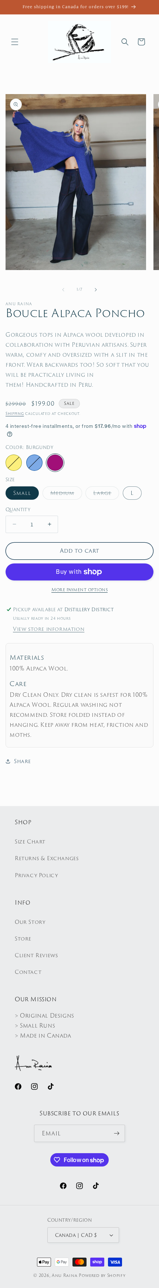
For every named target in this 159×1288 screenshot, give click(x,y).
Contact (28, 972)
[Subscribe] (116, 1133)
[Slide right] (96, 290)
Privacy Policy (36, 875)
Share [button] (22, 761)
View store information (48, 629)
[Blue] (34, 463)
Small (22, 493)
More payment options (79, 589)
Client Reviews (36, 955)
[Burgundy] (55, 463)
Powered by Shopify (102, 1275)
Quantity (18, 509)
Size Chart (30, 841)
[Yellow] (14, 463)
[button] (15, 42)
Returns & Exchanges (46, 858)
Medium (66, 494)
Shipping (15, 413)
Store (23, 938)
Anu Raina (64, 1275)
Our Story (30, 922)
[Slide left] (63, 290)
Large (106, 494)
